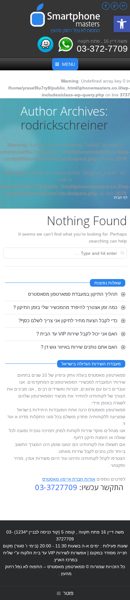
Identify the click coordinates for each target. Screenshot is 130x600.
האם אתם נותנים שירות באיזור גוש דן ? (79, 347)
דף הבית (120, 197)
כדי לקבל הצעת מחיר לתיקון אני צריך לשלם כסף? (68, 320)
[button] (122, 24)
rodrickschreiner (64, 125)
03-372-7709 (102, 49)
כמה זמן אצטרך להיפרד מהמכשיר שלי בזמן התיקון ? (65, 307)
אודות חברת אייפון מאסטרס (68, 479)
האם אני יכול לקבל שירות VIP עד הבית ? (76, 333)
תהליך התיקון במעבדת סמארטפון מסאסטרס (72, 294)
